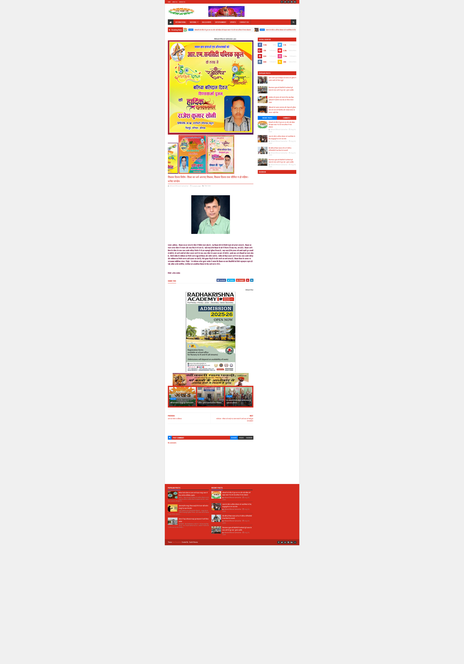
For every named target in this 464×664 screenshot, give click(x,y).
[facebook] (282, 1)
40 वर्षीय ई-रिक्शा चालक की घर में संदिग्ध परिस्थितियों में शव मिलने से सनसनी (280, 149)
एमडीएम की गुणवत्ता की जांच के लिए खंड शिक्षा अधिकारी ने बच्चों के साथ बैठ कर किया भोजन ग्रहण (281, 99)
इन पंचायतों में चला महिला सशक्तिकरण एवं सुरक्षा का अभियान (238, 401)
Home (169, 2)
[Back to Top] (295, 542)
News (230, 30)
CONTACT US (244, 22)
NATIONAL (193, 22)
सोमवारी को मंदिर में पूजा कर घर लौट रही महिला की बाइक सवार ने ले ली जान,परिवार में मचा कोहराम (191, 29)
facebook (249, 438)
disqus (241, 438)
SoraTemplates (176, 542)
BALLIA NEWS (206, 22)
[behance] (295, 1)
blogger (234, 438)
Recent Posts (267, 118)
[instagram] (291, 1)
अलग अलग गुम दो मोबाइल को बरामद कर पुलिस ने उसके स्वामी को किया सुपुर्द (282, 78)
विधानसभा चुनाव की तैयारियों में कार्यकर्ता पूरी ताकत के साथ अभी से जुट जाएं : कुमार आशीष (281, 88)
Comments (286, 118)
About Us (174, 2)
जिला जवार (208, 186)
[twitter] (285, 1)
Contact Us (182, 2)
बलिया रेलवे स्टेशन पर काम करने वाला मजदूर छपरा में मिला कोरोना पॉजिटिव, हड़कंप (193, 493)
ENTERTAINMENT (220, 22)
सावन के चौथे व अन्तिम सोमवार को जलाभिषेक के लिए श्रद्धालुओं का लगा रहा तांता (257, 29)
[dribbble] (288, 1)
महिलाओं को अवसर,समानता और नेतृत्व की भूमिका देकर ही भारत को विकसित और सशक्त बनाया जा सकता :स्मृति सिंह (282, 109)
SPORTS (233, 22)
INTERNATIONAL (180, 22)
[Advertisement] (210, 428)
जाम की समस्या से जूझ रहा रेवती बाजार (181, 402)
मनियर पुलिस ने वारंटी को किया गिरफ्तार (209, 402)
